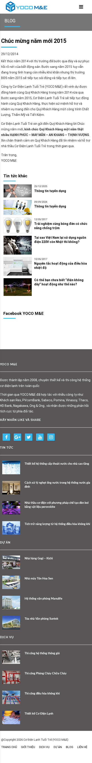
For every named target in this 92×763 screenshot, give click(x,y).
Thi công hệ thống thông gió (42, 653)
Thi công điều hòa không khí (42, 693)
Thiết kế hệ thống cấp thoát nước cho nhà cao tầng (57, 463)
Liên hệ (82, 747)
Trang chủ (9, 747)
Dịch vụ (44, 747)
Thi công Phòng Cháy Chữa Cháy (46, 673)
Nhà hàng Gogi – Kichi (39, 558)
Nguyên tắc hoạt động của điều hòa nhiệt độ (60, 266)
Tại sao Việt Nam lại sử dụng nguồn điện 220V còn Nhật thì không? (60, 240)
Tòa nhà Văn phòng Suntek (41, 618)
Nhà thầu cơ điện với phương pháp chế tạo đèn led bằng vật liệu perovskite (56, 505)
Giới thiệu (28, 747)
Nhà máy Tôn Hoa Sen (39, 578)
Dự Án (58, 747)
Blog (69, 747)
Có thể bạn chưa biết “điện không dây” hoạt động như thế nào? (59, 282)
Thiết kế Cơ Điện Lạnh (39, 713)
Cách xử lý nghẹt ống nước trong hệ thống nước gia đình (57, 484)
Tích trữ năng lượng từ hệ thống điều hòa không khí (57, 524)
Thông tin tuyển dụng (50, 191)
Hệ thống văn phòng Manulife (43, 598)
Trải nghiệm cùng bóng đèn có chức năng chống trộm (60, 226)
